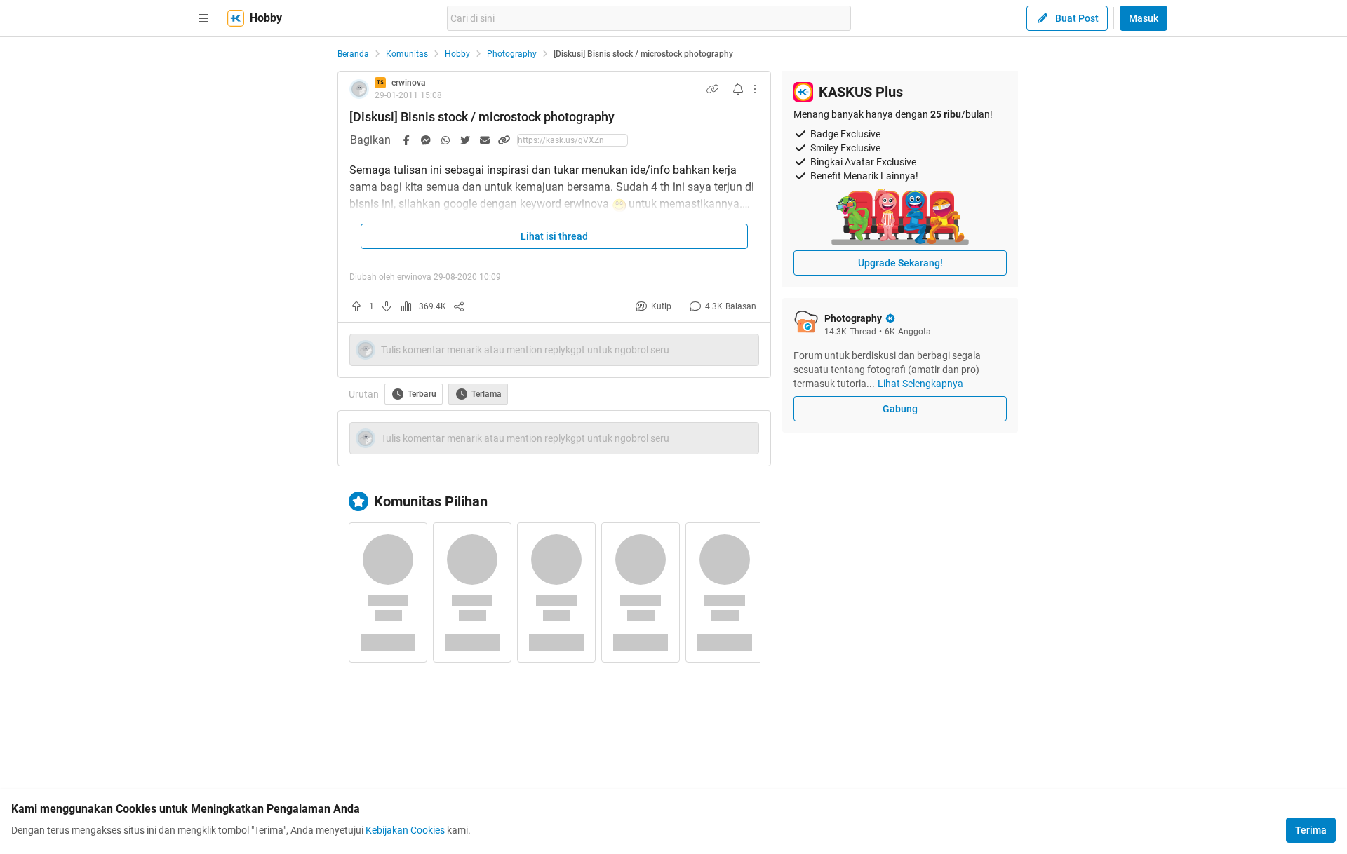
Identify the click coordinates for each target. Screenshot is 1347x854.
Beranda (353, 54)
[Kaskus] (235, 18)
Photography (512, 54)
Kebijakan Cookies (405, 830)
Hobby (457, 54)
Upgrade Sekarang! (900, 263)
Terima (1311, 830)
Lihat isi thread (554, 236)
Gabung (900, 408)
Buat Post (1077, 18)
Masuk (1143, 18)
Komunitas (407, 54)
